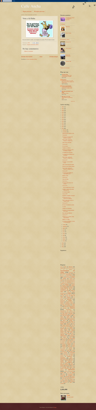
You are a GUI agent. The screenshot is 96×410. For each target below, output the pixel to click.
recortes (73, 376)
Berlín (74, 273)
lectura (72, 363)
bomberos (64, 346)
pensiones (71, 371)
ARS (69, 395)
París (72, 325)
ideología (66, 359)
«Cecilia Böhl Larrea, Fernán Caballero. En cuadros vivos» (67, 88)
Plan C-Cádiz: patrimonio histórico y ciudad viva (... (67, 140)
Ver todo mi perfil (70, 397)
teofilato (71, 379)
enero (64, 240)
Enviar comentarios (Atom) (32, 59)
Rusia (67, 328)
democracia (64, 351)
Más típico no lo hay (66, 96)
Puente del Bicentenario (68, 55)
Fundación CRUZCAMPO (65, 304)
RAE (67, 327)
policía (68, 372)
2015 (63, 126)
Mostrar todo (73, 101)
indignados (62, 362)
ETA (72, 298)
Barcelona (71, 272)
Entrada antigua (54, 56)
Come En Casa (65, 74)
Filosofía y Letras (69, 302)
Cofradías (73, 284)
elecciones (33, 44)
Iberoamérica (68, 309)
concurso (70, 348)
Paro (74, 323)
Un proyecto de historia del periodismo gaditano (67, 137)
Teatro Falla (70, 334)
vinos (70, 382)
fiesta (72, 355)
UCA (70, 337)
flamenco (62, 356)
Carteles (73, 277)
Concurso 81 (64, 185)
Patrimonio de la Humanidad (65, 326)
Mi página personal (39, 11)
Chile (70, 283)
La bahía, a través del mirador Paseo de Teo (68, 190)
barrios (69, 345)
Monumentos (72, 319)
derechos (71, 351)
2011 (63, 246)
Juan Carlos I (72, 314)
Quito (63, 327)
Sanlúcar (71, 328)
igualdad (62, 361)
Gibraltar (68, 305)
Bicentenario (69, 274)
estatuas (61, 355)
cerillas (73, 346)
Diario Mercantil (65, 295)
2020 (63, 117)
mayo (64, 233)
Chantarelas (64, 135)
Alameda (70, 266)
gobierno (71, 358)
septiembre (65, 226)
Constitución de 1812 (65, 289)
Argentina (62, 268)
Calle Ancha (31, 6)
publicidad (67, 376)
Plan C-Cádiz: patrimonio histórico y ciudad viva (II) (67, 169)
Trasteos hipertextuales (66, 86)
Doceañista (64, 79)
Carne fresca (64, 181)
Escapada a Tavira (65, 93)
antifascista (69, 343)
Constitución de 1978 (64, 290)
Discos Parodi (68, 33)
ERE (69, 298)
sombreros (73, 378)
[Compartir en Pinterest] (38, 43)
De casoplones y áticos (64, 39)
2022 (63, 114)
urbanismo (73, 381)
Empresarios (62, 300)
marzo (64, 237)
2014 (63, 128)
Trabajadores (72, 335)
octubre (64, 224)
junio (64, 231)
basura (73, 345)
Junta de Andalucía (66, 315)
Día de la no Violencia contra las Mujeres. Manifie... (67, 150)
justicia (66, 363)
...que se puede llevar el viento (68, 187)
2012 (63, 244)
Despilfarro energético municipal (68, 195)
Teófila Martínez (63, 335)
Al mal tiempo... (65, 146)
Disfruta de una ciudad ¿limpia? (68, 166)
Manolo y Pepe (65, 175)
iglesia (72, 359)
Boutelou (67, 276)
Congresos (71, 286)
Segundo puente (70, 331)
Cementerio (62, 279)
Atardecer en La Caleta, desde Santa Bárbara (68, 217)
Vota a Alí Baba (65, 179)
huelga (61, 359)
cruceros (73, 350)
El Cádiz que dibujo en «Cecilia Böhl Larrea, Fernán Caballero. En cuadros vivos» (68, 81)
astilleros (69, 344)
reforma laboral (65, 377)
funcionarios (62, 357)
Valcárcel (64, 339)
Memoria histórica (63, 319)
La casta (64, 206)
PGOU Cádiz (71, 322)
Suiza (73, 333)
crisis (68, 350)
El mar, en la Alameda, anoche (68, 204)
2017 (63, 123)
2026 (63, 106)
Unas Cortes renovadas (66, 142)
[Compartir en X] (35, 43)
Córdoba (62, 294)
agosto (64, 228)
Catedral (70, 278)
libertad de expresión (64, 364)
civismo (70, 347)
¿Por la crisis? (68, 48)
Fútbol (73, 304)
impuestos (70, 361)
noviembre (65, 131)
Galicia (63, 305)
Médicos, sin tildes (66, 219)
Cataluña (64, 278)
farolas (67, 355)
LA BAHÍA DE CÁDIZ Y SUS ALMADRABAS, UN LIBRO (67, 76)
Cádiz (69, 293)
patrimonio (71, 369)
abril (64, 235)
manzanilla (68, 365)
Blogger (55, 407)
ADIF (65, 266)
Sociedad (67, 333)
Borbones (62, 276)
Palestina (68, 323)
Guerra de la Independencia (69, 306)
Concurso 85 (64, 144)
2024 (63, 110)
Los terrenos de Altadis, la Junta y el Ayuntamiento (68, 222)
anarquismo (62, 343)
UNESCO (62, 338)
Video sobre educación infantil (68, 164)
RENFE (71, 327)
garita (71, 357)
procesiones (62, 375)
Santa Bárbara (63, 329)
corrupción (29, 44)
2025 (63, 108)
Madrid (68, 316)
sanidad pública (72, 377)
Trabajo (64, 337)
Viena (68, 340)
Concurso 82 (64, 177)
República (62, 328)
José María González (67, 313)
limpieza (62, 365)
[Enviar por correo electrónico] (33, 43)
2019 (63, 119)
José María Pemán (64, 314)
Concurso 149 (68, 61)
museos (70, 367)
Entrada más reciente (26, 56)
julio (64, 230)
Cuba (68, 291)
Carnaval (73, 276)
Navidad (70, 320)
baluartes (64, 345)
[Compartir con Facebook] (36, 43)
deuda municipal (63, 352)
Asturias (70, 269)
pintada (61, 372)
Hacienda (64, 308)
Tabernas (62, 334)
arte (74, 343)
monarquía (64, 367)
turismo (66, 381)
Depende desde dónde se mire (68, 133)
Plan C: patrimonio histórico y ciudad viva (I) (68, 201)
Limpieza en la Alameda (67, 208)
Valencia (69, 339)
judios (61, 363)
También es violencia (66, 147)
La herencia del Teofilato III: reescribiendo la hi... (67, 173)
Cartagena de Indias (66, 277)
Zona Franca (69, 341)
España (70, 300)
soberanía (68, 378)
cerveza (64, 347)
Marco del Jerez (70, 318)
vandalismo (65, 382)
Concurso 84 (64, 159)
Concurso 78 (64, 214)
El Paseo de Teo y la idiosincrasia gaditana (67, 198)
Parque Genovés (65, 325)
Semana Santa (63, 332)
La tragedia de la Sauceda (67, 152)
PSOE (61, 323)
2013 (63, 243)
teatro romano (64, 379)
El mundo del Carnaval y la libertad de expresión (70, 18)
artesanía (64, 344)
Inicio (41, 56)
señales (63, 378)
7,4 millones (62, 24)
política (37, 44)
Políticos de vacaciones (64, 67)
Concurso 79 (64, 203)
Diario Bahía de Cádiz (70, 294)
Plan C (73, 326)
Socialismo (62, 333)
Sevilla (71, 332)
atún (74, 344)
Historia (72, 308)
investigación (69, 362)
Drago (65, 298)
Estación (62, 301)
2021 (63, 115)
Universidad (72, 338)
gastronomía (63, 358)
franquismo (69, 356)
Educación (69, 299)
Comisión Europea (65, 285)
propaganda (70, 375)
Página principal (27, 11)
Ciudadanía (67, 284)
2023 (63, 112)
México (64, 320)
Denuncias (68, 26)
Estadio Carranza (69, 301)
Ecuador (61, 299)
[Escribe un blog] (34, 43)
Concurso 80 (64, 193)
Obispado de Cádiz (64, 321)
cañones (68, 346)
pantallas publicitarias (64, 368)
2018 (63, 121)
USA (66, 338)
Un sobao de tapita (66, 192)
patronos (65, 371)
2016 (63, 124)
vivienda (62, 383)
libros (71, 364)
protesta (61, 376)
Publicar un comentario (28, 51)
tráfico (61, 381)
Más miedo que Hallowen (67, 213)
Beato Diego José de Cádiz (65, 273)
